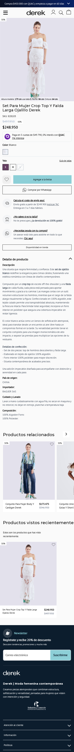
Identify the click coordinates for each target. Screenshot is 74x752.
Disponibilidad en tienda (37, 247)
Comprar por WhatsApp (39, 189)
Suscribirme (60, 655)
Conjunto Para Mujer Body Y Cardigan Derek (20, 505)
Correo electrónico (17, 655)
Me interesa (18, 138)
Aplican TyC (53, 204)
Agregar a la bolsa (42, 179)
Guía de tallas (65, 160)
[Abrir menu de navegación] (5, 12)
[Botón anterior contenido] (66, 434)
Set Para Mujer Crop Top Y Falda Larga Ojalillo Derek (19, 611)
